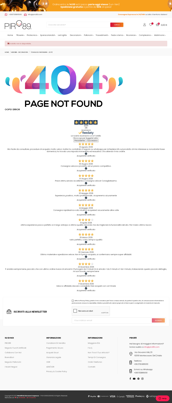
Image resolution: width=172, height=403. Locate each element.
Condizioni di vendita (55, 343)
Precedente (80, 140)
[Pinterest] (138, 379)
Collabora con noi (13, 353)
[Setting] (144, 24)
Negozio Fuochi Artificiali (15, 348)
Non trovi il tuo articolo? (98, 353)
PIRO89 (8, 343)
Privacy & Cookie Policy (56, 371)
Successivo (92, 140)
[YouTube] (134, 379)
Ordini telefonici (95, 362)
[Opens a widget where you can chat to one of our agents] (162, 398)
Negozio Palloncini (13, 362)
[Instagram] (142, 379)
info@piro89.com (35, 14)
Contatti (91, 367)
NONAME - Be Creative (27, 398)
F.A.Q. (90, 348)
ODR (48, 362)
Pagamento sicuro (54, 348)
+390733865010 (15, 14)
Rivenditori (9, 357)
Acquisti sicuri (52, 353)
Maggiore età (94, 343)
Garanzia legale (53, 357)
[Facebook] (130, 379)
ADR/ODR (50, 367)
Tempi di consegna (97, 357)
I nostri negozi (11, 367)
